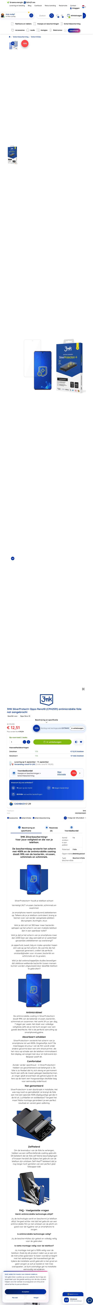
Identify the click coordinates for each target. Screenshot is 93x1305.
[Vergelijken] (76, 742)
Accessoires (13, 818)
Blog (29, 6)
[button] (12, 91)
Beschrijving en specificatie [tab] (28, 829)
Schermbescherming (20, 37)
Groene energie (16, 2)
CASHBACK (20, 803)
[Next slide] (12, 558)
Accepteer (25, 1292)
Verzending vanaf (24, 764)
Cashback (38, 6)
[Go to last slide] (12, 43)
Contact (73, 6)
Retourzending (50, 6)
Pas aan (15, 1298)
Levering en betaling (17, 6)
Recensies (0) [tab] (53, 829)
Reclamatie (63, 6)
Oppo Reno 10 (25, 716)
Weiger (36, 1298)
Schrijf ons (30, 2)
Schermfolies (36, 37)
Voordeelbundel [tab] (71, 831)
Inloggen (76, 8)
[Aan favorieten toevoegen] (81, 742)
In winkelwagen (77, 728)
